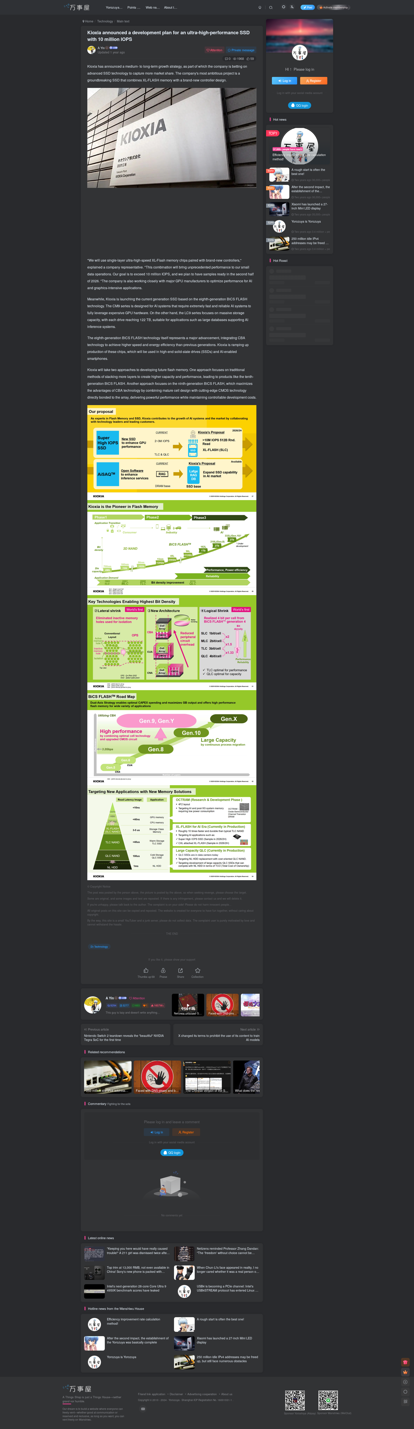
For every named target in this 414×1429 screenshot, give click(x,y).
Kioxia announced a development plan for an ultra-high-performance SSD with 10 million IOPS (168, 35)
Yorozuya (174, 1400)
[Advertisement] (171, 222)
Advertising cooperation (202, 1394)
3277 (126, 1005)
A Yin (101, 48)
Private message (243, 50)
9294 (113, 1005)
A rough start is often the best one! (220, 1319)
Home (88, 21)
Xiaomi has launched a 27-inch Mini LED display (224, 1340)
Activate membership (335, 7)
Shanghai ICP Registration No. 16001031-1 (207, 1400)
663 (137, 1005)
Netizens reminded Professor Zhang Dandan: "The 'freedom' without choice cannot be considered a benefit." (228, 1252)
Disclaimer (176, 1394)
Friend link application (151, 1394)
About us (226, 1394)
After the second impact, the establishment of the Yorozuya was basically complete (138, 1340)
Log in (159, 1132)
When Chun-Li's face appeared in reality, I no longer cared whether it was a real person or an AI (227, 1271)
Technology (105, 21)
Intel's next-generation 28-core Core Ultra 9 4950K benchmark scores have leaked (136, 1288)
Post (309, 7)
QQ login (174, 1152)
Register (188, 1132)
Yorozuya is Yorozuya (121, 1357)
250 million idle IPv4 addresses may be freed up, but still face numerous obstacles (227, 1359)
